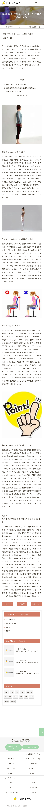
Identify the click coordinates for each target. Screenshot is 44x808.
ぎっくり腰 (8, 696)
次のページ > (36, 604)
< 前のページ (8, 604)
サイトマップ (33, 792)
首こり (15, 696)
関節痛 (8, 631)
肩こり (23, 692)
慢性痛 (13, 701)
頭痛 (21, 696)
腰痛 (17, 692)
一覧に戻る (22, 604)
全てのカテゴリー (11, 620)
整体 (12, 692)
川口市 (7, 692)
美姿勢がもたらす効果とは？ (17, 84)
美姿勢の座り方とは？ (14, 91)
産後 (26, 696)
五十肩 (31, 696)
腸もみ (8, 627)
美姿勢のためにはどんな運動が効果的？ (21, 88)
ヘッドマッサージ (11, 623)
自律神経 (29, 692)
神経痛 (7, 701)
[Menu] (40, 3)
